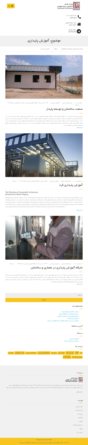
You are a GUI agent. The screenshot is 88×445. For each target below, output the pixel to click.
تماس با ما (80, 432)
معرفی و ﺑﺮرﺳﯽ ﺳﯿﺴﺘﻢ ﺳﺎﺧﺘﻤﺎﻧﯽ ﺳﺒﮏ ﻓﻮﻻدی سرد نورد (62, 321)
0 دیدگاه (77, 105)
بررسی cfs (54, 353)
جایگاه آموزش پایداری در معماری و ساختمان (57, 267)
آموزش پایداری (55, 103)
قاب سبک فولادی (19, 103)
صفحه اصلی (79, 407)
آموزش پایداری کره (71, 185)
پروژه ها (80, 414)
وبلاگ (81, 429)
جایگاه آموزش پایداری (31, 103)
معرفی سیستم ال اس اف (71, 341)
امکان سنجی (43, 181)
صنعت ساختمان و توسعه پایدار (64, 109)
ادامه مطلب (79, 392)
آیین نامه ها (79, 410)
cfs (81, 353)
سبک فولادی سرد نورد (31, 353)
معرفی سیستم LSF (77, 357)
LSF (47, 103)
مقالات (81, 421)
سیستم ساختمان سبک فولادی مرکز (68, 314)
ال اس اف (41, 103)
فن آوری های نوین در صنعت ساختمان (68, 316)
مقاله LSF (10, 103)
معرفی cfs (11, 353)
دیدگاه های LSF (78, 425)
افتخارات (80, 418)
